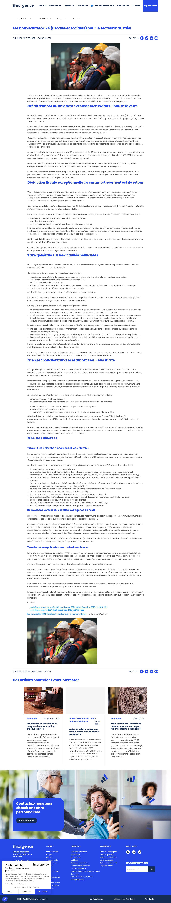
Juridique (74, 860)
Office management (79, 868)
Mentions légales (96, 899)
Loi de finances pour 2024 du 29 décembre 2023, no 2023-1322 (57, 610)
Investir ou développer (108, 857)
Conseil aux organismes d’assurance (85, 871)
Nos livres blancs (52, 885)
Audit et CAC (76, 857)
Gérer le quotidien (107, 854)
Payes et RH (75, 854)
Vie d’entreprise (52, 860)
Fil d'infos (24, 19)
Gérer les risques (106, 860)
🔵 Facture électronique (102, 5)
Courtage (75, 874)
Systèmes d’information (80, 865)
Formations (82, 5)
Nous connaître (52, 852)
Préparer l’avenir (106, 865)
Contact (136, 5)
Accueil (15, 19)
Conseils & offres (53, 883)
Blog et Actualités (53, 877)
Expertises (69, 5)
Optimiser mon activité (109, 863)
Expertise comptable (79, 852)
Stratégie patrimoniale (80, 863)
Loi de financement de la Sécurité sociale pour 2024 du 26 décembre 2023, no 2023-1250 (69, 607)
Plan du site (149, 899)
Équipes (49, 854)
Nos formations (52, 863)
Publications (123, 5)
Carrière (49, 857)
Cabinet (42, 5)
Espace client (150, 5)
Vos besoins (55, 5)
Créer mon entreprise (108, 852)
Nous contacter (26, 820)
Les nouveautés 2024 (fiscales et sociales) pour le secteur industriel (55, 19)
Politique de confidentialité (124, 899)
